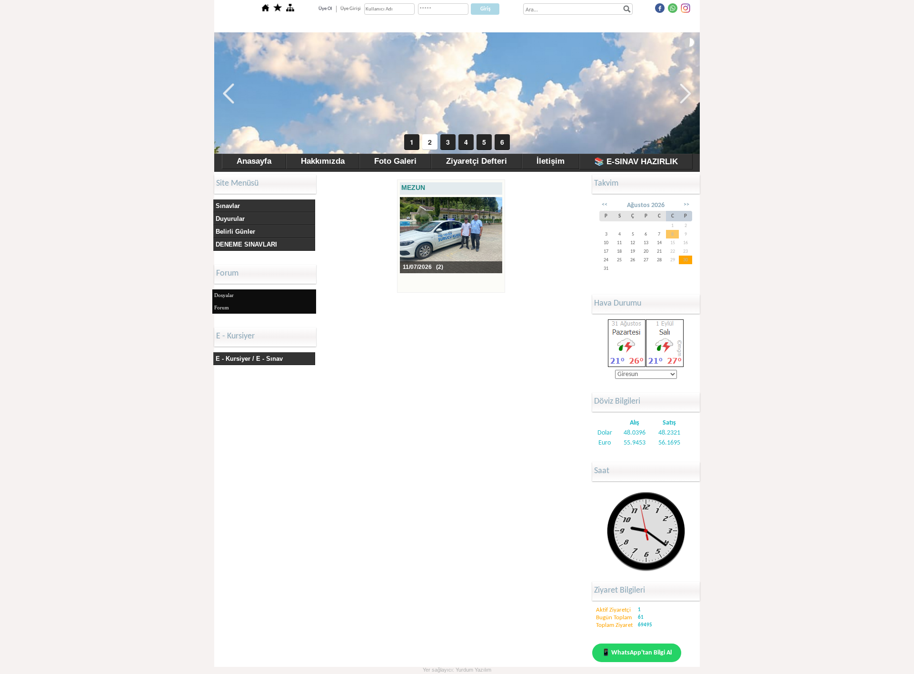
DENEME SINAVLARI (246, 244)
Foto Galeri (395, 161)
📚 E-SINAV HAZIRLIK (636, 161)
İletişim (550, 161)
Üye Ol (325, 8)
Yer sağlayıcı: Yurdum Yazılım (457, 670)
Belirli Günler (235, 231)
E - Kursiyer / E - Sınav (249, 358)
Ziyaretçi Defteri (476, 161)
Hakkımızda (323, 161)
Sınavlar (228, 205)
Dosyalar (224, 295)
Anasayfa (254, 161)
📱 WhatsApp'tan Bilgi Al (637, 652)
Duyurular (230, 218)
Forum (221, 307)
